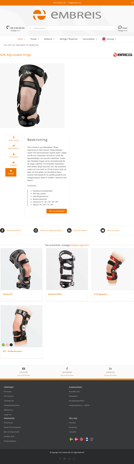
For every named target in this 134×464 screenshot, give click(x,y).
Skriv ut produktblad (56, 211)
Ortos (9, 45)
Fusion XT (8, 294)
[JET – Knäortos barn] (21, 307)
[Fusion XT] (21, 249)
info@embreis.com (74, 3)
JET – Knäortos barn (12, 351)
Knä (13, 45)
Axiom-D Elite (55, 294)
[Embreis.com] (67, 10)
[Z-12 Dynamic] (112, 249)
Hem (5, 45)
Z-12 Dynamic (100, 294)
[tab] (13, 138)
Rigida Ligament (20, 45)
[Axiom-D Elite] (67, 249)
